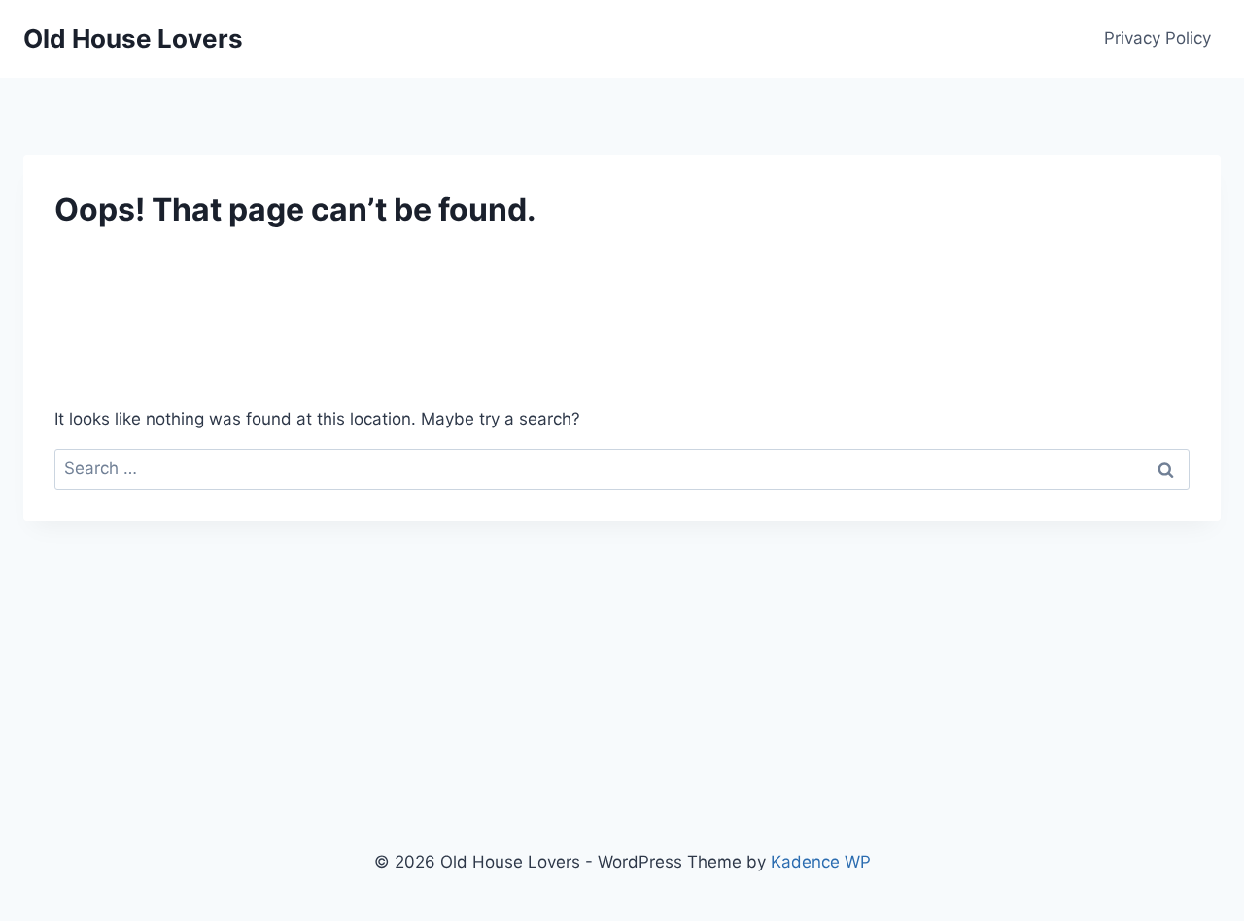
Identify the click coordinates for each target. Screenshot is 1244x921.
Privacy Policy (1157, 38)
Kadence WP (821, 861)
